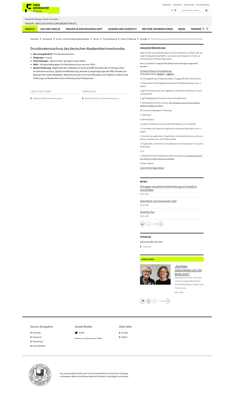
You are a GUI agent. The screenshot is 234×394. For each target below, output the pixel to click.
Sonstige (143, 39)
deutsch (160, 74)
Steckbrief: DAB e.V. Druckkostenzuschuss (102, 98)
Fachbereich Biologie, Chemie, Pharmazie (42, 19)
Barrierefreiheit (202, 4)
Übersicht (147, 246)
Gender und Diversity (122, 29)
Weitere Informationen (157, 29)
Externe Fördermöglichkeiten (152, 168)
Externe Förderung (128, 39)
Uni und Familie (50, 29)
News (181, 29)
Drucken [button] (124, 332)
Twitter (81, 332)
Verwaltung (47, 39)
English (124, 337)
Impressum (177, 4)
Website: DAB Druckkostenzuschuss (47, 98)
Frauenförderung (110, 39)
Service (30, 29)
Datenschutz (189, 4)
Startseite (166, 4)
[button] (173, 10)
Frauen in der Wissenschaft (84, 29)
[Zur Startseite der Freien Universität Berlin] (45, 8)
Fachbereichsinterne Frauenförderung (155, 71)
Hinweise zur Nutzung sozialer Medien (88, 338)
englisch (169, 74)
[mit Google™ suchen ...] (206, 10)
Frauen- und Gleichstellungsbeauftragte (51, 23)
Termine (196, 29)
